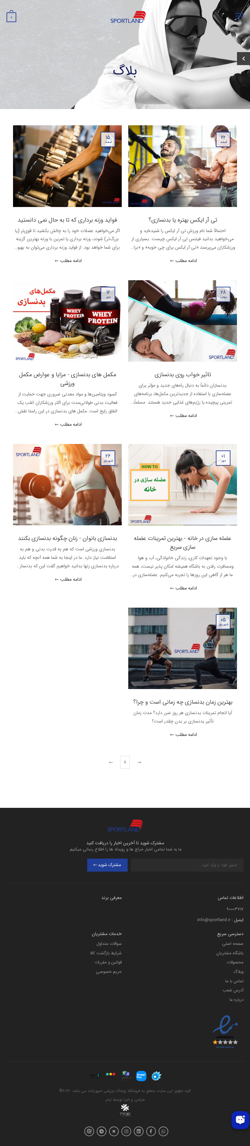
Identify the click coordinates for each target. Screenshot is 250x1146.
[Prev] (138, 762)
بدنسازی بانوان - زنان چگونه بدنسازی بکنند (67, 538)
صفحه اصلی (232, 943)
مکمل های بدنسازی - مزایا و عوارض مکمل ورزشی (67, 379)
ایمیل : (237, 920)
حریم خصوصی (109, 971)
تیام (108, 1100)
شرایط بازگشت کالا (106, 953)
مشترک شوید (109, 865)
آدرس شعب (233, 990)
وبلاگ (238, 971)
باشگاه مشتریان (229, 953)
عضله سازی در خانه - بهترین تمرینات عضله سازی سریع (182, 543)
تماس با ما (234, 981)
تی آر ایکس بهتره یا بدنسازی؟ (182, 220)
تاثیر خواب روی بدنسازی (183, 374)
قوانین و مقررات (108, 962)
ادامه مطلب (186, 261)
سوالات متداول (109, 943)
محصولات (235, 962)
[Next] (111, 762)
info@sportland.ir (213, 920)
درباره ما (236, 999)
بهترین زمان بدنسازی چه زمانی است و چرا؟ (182, 702)
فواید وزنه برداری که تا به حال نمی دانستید (67, 220)
